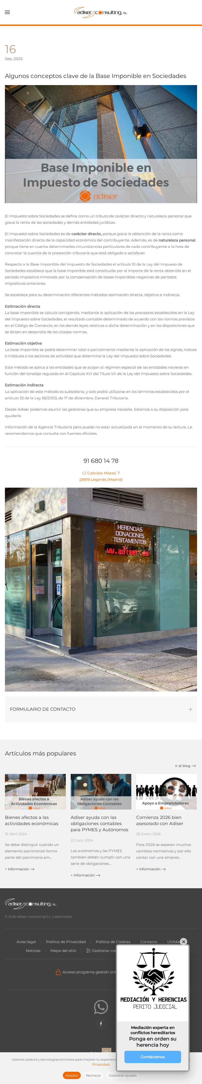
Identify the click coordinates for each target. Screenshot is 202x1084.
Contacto (148, 941)
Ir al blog (182, 766)
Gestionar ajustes (122, 1075)
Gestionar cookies (108, 950)
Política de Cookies (113, 941)
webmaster (63, 916)
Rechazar (93, 1075)
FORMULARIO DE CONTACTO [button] (42, 709)
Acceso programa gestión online (92, 972)
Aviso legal (26, 941)
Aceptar (72, 1075)
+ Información (17, 869)
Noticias (33, 950)
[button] (7, 12)
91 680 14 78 (101, 460)
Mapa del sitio (63, 950)
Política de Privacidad (66, 941)
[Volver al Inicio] (101, 12)
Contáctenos (153, 1056)
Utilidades (176, 941)
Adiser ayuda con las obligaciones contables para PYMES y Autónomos (99, 823)
